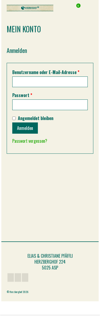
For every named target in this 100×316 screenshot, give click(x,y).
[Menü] (89, 8)
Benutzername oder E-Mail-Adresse (50, 72)
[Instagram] (25, 277)
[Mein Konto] (62, 8)
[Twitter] (18, 277)
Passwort (33, 95)
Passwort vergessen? (29, 141)
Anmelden (25, 128)
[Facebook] (10, 277)
